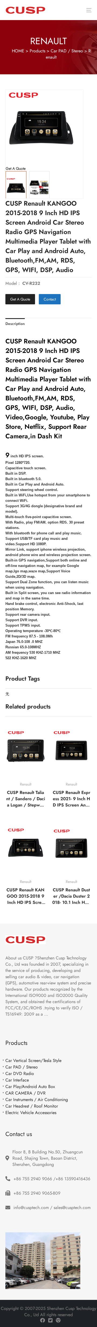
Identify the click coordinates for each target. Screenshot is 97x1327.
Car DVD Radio (19, 1073)
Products (37, 51)
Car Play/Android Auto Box (30, 1086)
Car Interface (17, 1080)
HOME (18, 51)
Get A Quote (20, 299)
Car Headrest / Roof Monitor (31, 1106)
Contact (50, 299)
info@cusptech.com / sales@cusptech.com (52, 1207)
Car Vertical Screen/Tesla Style (33, 1060)
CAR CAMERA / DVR (25, 1093)
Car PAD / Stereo (67, 51)
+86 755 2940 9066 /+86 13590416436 (51, 1179)
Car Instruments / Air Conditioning (36, 1099)
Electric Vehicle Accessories (30, 1112)
